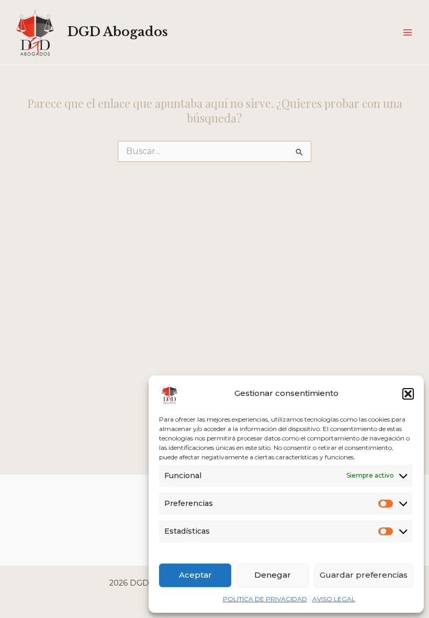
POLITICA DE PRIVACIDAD (265, 599)
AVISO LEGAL (333, 599)
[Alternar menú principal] (408, 32)
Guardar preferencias (364, 575)
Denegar (272, 575)
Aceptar (195, 575)
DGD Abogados (117, 31)
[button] (408, 394)
